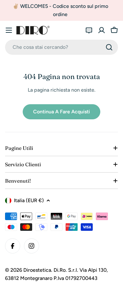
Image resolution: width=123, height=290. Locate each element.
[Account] (101, 30)
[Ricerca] (109, 47)
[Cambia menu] (9, 30)
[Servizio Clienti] (89, 30)
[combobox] (61, 47)
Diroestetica (37, 270)
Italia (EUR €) (29, 200)
